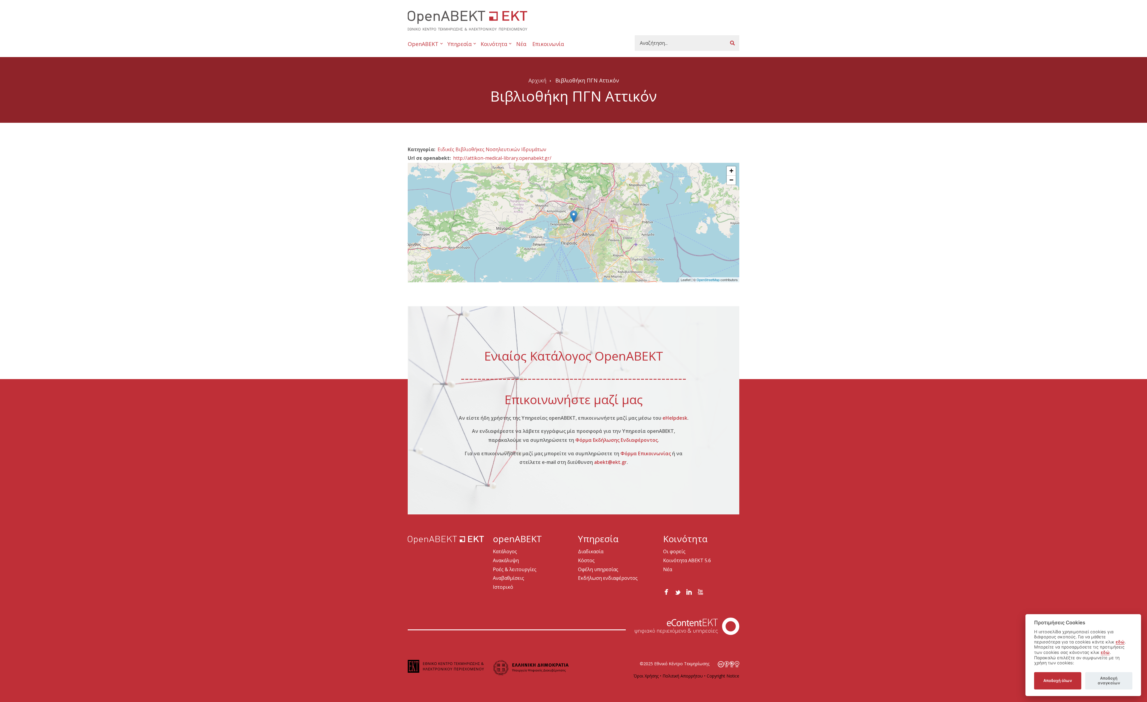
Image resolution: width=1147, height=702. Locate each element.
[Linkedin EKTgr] (689, 591)
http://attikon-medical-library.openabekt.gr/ (502, 158)
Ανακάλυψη (506, 560)
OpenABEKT (423, 46)
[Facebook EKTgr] (666, 591)
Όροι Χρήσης (646, 676)
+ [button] (731, 170)
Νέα (521, 43)
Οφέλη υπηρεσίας (598, 569)
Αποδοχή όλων (1057, 680)
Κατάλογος (505, 551)
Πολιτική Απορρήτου (683, 676)
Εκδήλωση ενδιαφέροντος (608, 578)
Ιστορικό (503, 587)
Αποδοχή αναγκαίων (1109, 680)
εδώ (1120, 641)
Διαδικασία (590, 551)
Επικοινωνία (548, 43)
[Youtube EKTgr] (700, 591)
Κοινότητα (492, 46)
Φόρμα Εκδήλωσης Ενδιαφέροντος (616, 440)
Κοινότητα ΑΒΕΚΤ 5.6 (687, 560)
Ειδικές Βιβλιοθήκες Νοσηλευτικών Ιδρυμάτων (492, 149)
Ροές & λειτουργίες (514, 569)
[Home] (467, 20)
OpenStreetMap (708, 279)
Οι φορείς (674, 551)
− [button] (731, 180)
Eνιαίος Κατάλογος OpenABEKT (573, 355)
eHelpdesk (675, 418)
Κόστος (586, 560)
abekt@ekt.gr (610, 462)
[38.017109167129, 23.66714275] (573, 216)
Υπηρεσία (458, 46)
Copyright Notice (723, 676)
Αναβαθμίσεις (508, 578)
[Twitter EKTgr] (677, 591)
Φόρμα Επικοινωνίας (645, 453)
